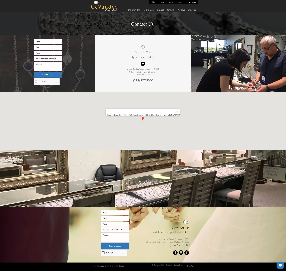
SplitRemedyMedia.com (116, 266)
